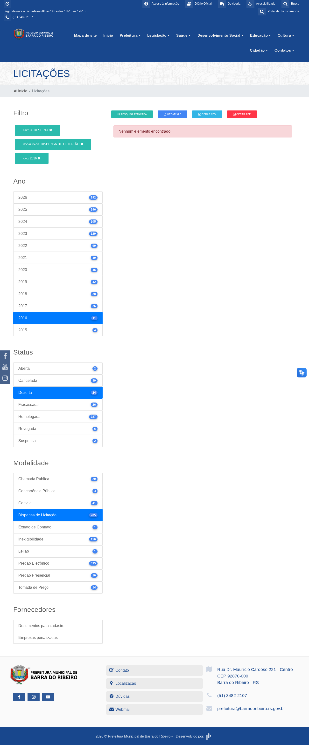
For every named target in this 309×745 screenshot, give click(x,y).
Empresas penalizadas (38, 638)
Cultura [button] (285, 35)
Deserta (36, 130)
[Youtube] (5, 367)
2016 (30, 158)
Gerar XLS (173, 114)
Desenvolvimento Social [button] (219, 35)
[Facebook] (5, 356)
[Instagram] (5, 378)
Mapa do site (85, 35)
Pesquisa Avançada (133, 114)
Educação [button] (259, 35)
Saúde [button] (182, 35)
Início (108, 35)
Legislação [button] (157, 35)
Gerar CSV (208, 114)
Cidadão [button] (258, 50)
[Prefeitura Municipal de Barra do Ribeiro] (33, 34)
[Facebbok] (19, 697)
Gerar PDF (243, 114)
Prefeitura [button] (129, 35)
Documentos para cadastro (41, 626)
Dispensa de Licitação (51, 144)
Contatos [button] (283, 50)
